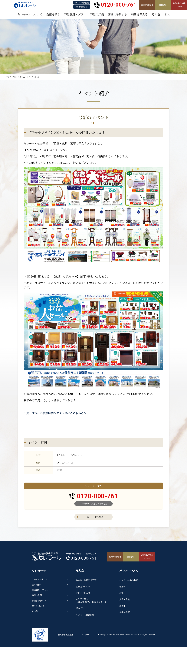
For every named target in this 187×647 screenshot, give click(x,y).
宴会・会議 (124, 599)
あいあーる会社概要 (85, 614)
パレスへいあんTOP (128, 580)
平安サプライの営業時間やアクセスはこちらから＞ (55, 413)
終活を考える (38, 605)
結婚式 (122, 586)
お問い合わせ (147, 4)
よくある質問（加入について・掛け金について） (92, 600)
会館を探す (37, 584)
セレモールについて (41, 579)
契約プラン (81, 608)
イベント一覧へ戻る (93, 517)
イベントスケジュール (19, 76)
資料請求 (163, 4)
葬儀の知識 (37, 595)
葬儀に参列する (39, 600)
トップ (7, 76)
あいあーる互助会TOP (86, 580)
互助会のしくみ (83, 586)
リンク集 (85, 634)
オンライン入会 (83, 592)
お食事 (122, 605)
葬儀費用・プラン (40, 589)
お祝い (122, 592)
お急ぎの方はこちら (179, 5)
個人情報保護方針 (65, 634)
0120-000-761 (118, 5)
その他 (35, 611)
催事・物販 (124, 612)
